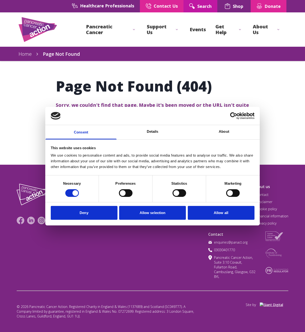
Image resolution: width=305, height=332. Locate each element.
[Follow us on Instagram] (41, 220)
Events (198, 29)
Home (25, 54)
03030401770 (224, 250)
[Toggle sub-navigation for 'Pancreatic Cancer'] (134, 29)
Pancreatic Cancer (99, 29)
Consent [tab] (81, 132)
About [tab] (224, 131)
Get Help (221, 29)
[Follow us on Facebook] (20, 220)
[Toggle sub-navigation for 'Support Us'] (176, 29)
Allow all (221, 213)
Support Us (157, 29)
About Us (260, 29)
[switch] (121, 191)
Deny (84, 213)
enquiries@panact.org (231, 242)
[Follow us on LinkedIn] (31, 220)
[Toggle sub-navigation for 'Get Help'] (240, 29)
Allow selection (153, 213)
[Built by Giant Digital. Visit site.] (274, 304)
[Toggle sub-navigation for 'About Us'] (278, 29)
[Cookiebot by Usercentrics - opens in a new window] (233, 115)
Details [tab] (152, 131)
